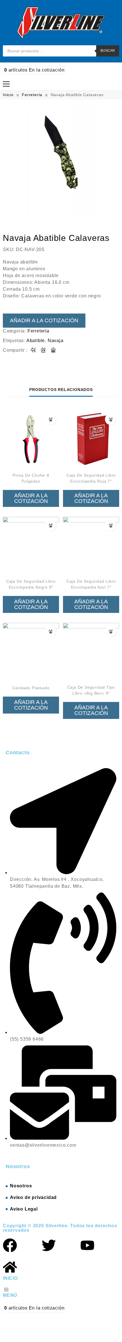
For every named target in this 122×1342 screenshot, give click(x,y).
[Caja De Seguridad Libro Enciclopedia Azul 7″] (91, 545)
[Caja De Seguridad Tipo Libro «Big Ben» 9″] (91, 651)
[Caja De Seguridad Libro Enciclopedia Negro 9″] (31, 545)
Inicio (8, 94)
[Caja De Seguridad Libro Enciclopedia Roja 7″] (91, 439)
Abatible (35, 340)
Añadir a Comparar (50, 419)
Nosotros (21, 1185)
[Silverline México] (61, 23)
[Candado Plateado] (31, 651)
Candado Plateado (31, 688)
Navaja (56, 340)
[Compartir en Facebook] (33, 350)
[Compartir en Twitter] (43, 350)
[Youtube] (87, 1245)
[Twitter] (49, 1245)
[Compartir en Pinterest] (53, 350)
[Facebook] (10, 1245)
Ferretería (32, 94)
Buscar (107, 50)
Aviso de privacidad (33, 1197)
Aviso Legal (24, 1209)
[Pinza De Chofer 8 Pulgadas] (31, 439)
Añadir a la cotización (44, 320)
